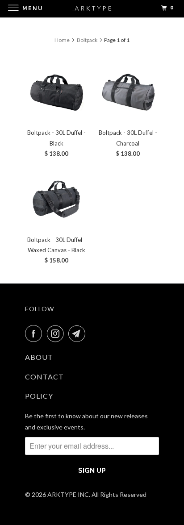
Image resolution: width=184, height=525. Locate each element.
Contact (44, 376)
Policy (39, 396)
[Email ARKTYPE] (78, 333)
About (39, 357)
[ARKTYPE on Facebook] (35, 333)
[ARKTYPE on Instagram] (57, 333)
